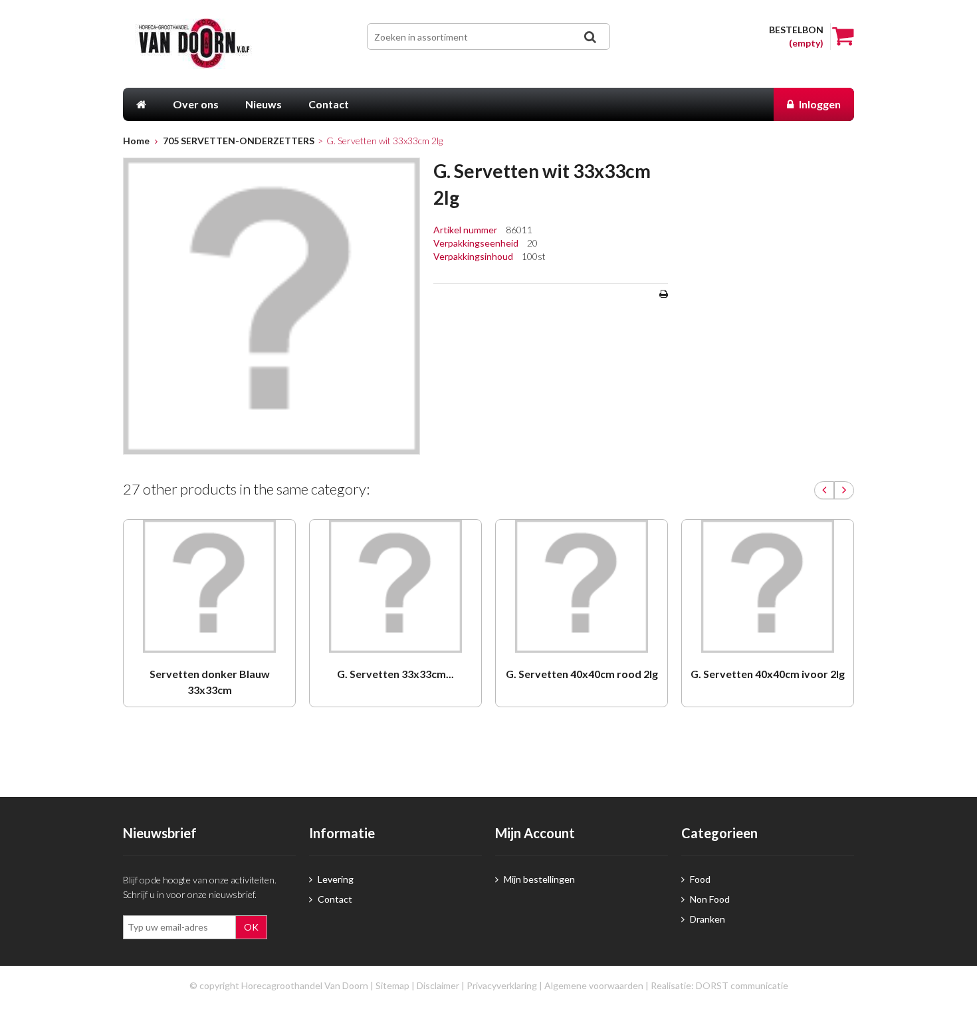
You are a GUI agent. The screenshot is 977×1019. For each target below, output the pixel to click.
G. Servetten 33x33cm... (395, 673)
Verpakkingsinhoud (474, 256)
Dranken (706, 919)
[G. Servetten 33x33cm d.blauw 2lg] (395, 586)
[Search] (589, 37)
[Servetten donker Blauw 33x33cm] (209, 586)
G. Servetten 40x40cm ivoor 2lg (768, 673)
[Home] (141, 104)
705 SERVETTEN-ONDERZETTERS (238, 140)
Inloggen (819, 104)
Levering (335, 879)
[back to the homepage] (214, 44)
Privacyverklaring (502, 985)
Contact (334, 899)
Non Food (709, 899)
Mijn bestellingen (538, 879)
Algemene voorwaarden (593, 985)
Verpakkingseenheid (476, 243)
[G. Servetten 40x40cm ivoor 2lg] (767, 586)
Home (136, 140)
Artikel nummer (466, 229)
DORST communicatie (742, 985)
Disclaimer (438, 985)
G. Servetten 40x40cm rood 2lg (582, 673)
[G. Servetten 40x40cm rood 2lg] (581, 586)
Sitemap (392, 985)
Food (699, 879)
